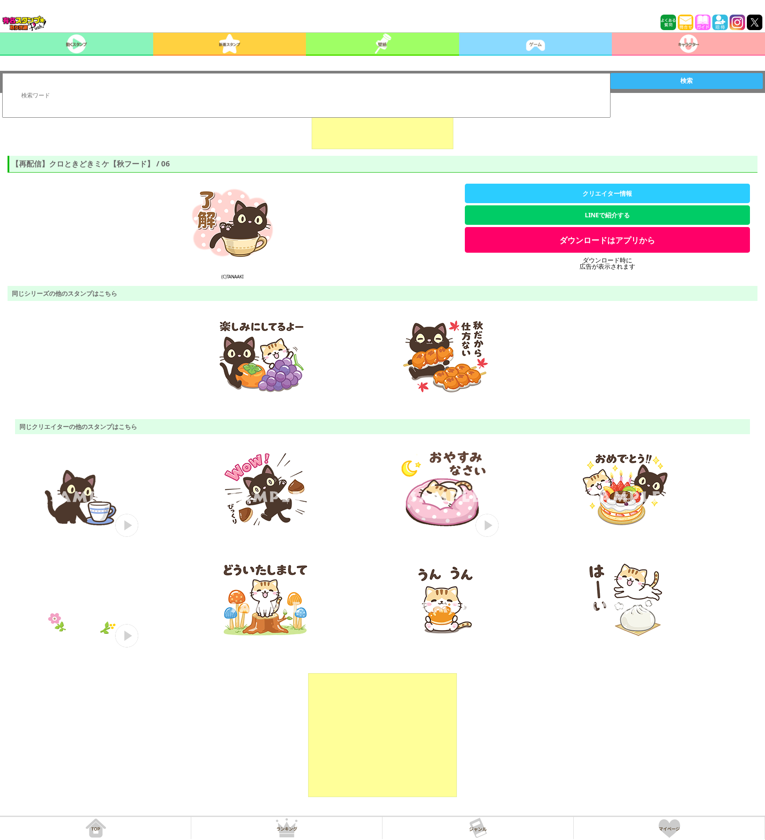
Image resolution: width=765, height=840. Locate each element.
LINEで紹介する (607, 215)
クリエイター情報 (607, 193)
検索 (686, 80)
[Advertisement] (382, 127)
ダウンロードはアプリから (607, 240)
